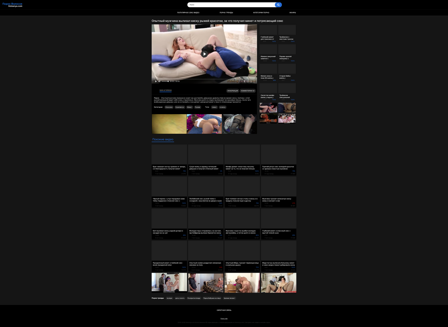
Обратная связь (224, 310)
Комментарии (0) (248, 91)
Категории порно (261, 13)
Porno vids (224, 318)
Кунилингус (180, 107)
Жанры (292, 13)
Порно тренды (226, 13)
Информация (233, 91)
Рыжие (197, 107)
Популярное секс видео (188, 13)
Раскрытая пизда (194, 298)
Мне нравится (154, 91)
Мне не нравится (157, 91)
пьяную (169, 298)
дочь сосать (179, 298)
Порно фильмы (155, 13)
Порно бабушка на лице (212, 298)
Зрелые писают (229, 298)
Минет (189, 107)
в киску (222, 107)
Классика (169, 107)
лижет (214, 107)
